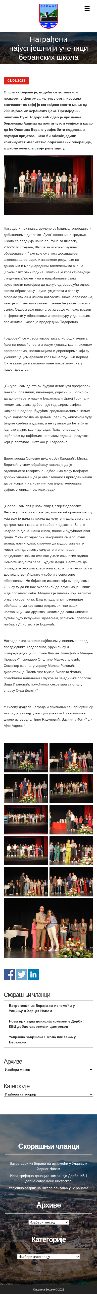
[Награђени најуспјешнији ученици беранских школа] (48, 185)
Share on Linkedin (33, 974)
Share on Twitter (21, 974)
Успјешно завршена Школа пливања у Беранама (42, 1039)
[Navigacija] (87, 8)
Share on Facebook (9, 974)
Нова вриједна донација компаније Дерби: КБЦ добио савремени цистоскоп (46, 1023)
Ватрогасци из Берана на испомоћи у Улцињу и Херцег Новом (42, 1008)
